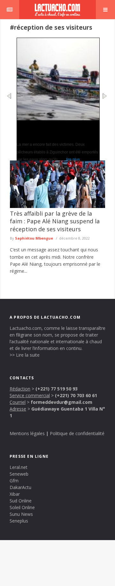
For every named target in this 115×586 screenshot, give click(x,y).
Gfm (14, 481)
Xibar (15, 494)
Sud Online (21, 501)
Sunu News (21, 514)
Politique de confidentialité (77, 433)
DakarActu (20, 487)
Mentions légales (27, 433)
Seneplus (19, 521)
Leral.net (18, 467)
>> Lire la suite (25, 355)
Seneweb (19, 474)
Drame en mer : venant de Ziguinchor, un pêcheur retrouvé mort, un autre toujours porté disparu (55, 130)
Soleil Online (22, 507)
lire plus (71, 159)
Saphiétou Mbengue (34, 238)
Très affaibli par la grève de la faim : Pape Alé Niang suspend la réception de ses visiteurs (55, 221)
